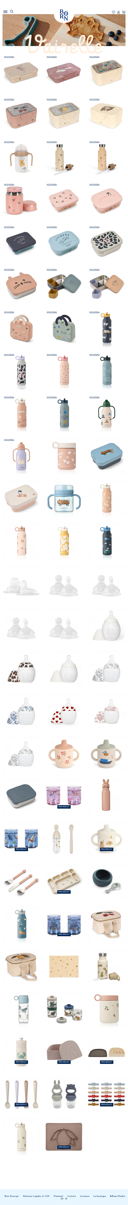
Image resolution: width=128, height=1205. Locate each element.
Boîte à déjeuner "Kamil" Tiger (106, 449)
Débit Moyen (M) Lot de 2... (106, 576)
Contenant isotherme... (21, 194)
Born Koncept (11, 1196)
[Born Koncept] (64, 15)
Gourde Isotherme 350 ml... (64, 364)
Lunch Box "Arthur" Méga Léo (106, 236)
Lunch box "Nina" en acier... (64, 279)
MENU (22, 10)
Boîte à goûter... (64, 1044)
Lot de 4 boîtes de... (64, 1002)
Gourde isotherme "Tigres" (107, 959)
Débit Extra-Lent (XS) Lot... (64, 619)
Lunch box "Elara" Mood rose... (21, 321)
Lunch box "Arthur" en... (106, 194)
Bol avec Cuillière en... (106, 874)
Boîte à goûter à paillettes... (64, 66)
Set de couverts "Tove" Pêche (21, 874)
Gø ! (21, 85)
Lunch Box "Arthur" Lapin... (21, 279)
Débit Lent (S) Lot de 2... (21, 619)
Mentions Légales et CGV (36, 1196)
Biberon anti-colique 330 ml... (106, 619)
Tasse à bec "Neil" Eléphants (106, 832)
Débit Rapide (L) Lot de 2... (64, 576)
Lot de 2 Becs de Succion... (21, 576)
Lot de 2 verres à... (64, 789)
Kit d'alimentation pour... (64, 832)
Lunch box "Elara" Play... (64, 321)
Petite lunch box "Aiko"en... (64, 194)
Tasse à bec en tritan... (64, 491)
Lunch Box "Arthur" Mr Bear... (21, 789)
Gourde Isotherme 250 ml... (106, 406)
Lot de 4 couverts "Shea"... (21, 1087)
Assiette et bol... (107, 1044)
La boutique (99, 1196)
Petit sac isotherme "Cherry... (106, 917)
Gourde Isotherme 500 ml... (106, 321)
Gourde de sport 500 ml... (21, 1044)
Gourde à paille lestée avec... (21, 151)
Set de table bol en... (64, 1130)
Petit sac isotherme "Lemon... (21, 959)
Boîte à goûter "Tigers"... (21, 66)
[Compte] (118, 12)
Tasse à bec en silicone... (64, 747)
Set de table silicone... (64, 959)
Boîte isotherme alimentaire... (64, 449)
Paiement (58, 1196)
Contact (71, 1196)
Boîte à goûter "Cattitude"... (106, 109)
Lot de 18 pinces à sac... (106, 1087)
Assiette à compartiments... (64, 874)
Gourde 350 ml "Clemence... (21, 1002)
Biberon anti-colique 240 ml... (21, 661)
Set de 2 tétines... (64, 1087)
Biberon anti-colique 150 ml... (64, 704)
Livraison (84, 1196)
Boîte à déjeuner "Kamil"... (21, 491)
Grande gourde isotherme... (64, 151)
